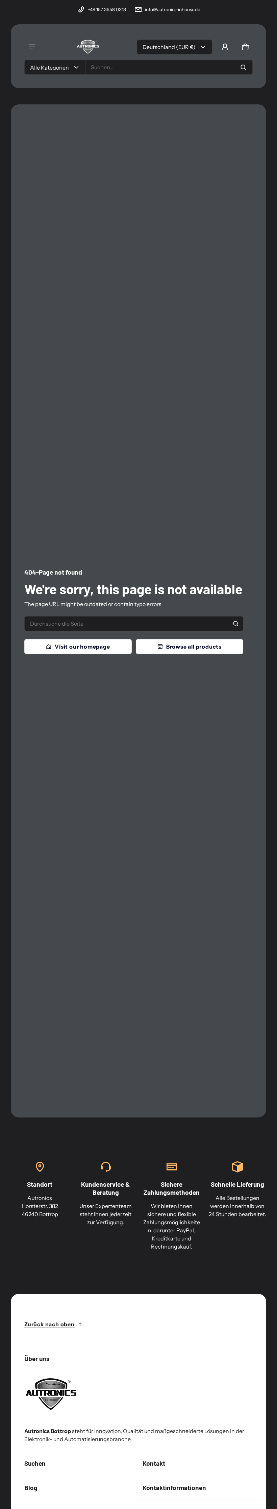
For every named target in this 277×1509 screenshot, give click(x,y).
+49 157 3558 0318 (107, 9)
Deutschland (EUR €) (169, 47)
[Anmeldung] (225, 47)
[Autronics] (88, 47)
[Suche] (235, 623)
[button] (245, 47)
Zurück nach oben (49, 1324)
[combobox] (169, 67)
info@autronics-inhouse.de (172, 9)
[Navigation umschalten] (31, 47)
